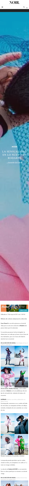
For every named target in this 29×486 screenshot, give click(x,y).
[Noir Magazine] (14, 2)
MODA (14, 147)
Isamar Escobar (15, 162)
